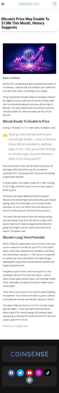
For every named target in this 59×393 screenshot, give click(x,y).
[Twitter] (20, 372)
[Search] (55, 4)
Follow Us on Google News (15, 326)
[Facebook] (11, 372)
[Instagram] (38, 372)
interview (24, 127)
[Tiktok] (47, 372)
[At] (29, 380)
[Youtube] (29, 372)
